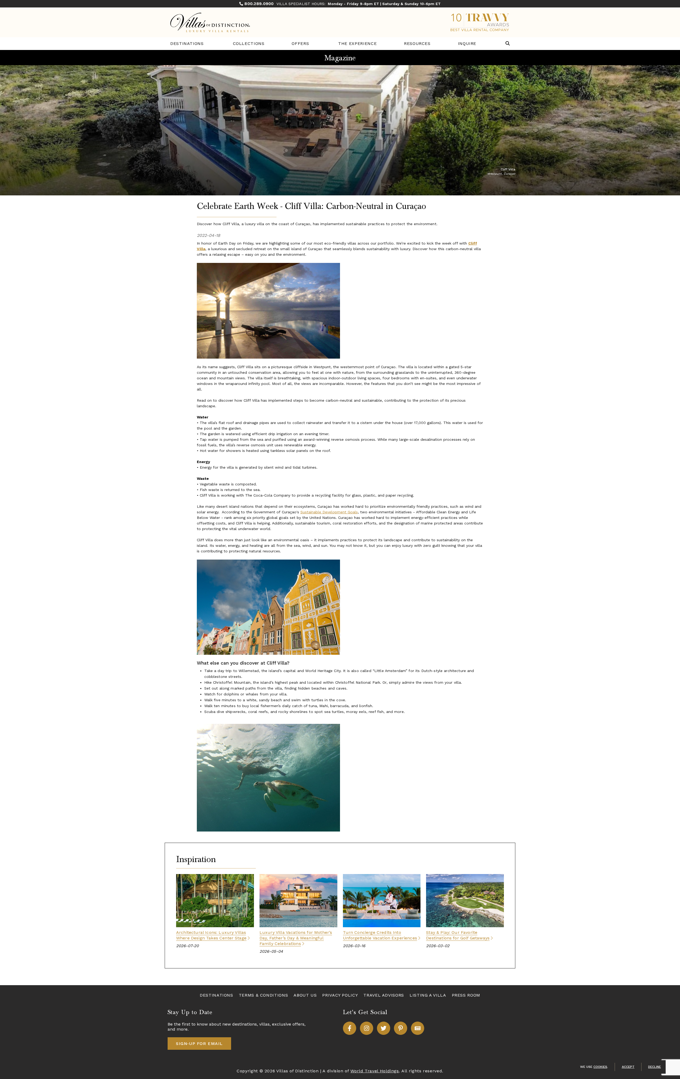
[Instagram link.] (366, 1028)
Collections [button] (249, 43)
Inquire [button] (467, 43)
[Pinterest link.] (400, 1028)
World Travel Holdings (374, 1070)
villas (264, 1024)
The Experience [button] (357, 43)
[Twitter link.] (383, 1028)
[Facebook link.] (349, 1028)
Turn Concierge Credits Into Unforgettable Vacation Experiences (380, 935)
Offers (300, 43)
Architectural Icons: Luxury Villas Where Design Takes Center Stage (211, 935)
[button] (507, 43)
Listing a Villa (428, 995)
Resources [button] (417, 43)
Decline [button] (654, 1067)
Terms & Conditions (263, 995)
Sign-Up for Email (199, 1043)
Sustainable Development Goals (329, 512)
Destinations (187, 43)
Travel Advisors (383, 995)
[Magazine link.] (417, 1028)
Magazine (340, 57)
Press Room (466, 995)
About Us (305, 995)
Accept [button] (628, 1067)
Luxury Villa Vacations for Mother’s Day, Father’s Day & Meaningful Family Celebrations (296, 938)
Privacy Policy (340, 995)
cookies (600, 1067)
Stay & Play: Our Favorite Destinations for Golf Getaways (458, 935)
